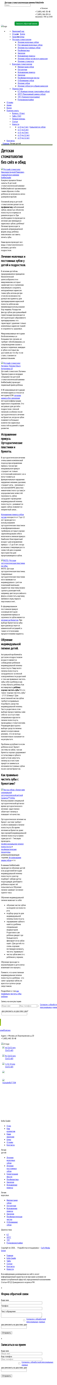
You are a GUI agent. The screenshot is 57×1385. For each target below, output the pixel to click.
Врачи (9, 107)
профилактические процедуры (9, 850)
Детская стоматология (21, 39)
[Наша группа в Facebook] (9, 1058)
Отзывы (15, 34)
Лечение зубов (24, 83)
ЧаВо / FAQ (16, 116)
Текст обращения (8, 1311)
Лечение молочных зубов (28, 42)
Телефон (4, 1305)
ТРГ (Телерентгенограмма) (29, 96)
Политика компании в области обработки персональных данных (28, 1285)
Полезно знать (13, 110)
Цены (22, 36)
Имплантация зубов (26, 66)
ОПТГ (9, 1237)
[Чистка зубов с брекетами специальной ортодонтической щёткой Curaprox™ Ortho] (13, 797)
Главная (6, 143)
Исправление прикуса (26, 55)
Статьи (15, 121)
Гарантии (16, 36)
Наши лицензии (10, 1135)
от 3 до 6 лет (23, 129)
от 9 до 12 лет (24, 135)
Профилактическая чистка (28, 77)
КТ (8, 1234)
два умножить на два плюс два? (15, 1011)
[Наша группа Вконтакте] (9, 1050)
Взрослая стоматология (22, 64)
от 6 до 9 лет (23, 132)
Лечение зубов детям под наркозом (33, 58)
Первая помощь (18, 118)
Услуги (22, 34)
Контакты (11, 140)
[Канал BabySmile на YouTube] (9, 1082)
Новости (15, 124)
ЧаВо (9, 1260)
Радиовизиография (26, 99)
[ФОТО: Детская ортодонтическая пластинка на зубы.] (13, 565)
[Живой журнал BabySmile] (9, 1066)
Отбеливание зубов (26, 80)
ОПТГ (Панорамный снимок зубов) (32, 94)
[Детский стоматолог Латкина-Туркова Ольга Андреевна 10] (13, 368)
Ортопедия (22, 69)
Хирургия (21, 53)
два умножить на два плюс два (14, 1324)
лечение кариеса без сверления (11, 396)
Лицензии (16, 31)
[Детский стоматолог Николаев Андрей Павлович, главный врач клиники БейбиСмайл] (13, 177)
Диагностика (17, 88)
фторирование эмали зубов (11, 859)
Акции (9, 105)
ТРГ (8, 1240)
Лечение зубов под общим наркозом (33, 86)
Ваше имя (5, 1300)
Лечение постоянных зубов (29, 47)
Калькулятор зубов (38, 127)
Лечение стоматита (26, 61)
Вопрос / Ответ (18, 113)
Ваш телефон (6, 1356)
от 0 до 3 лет (23, 127)
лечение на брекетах (9, 620)
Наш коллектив (11, 1130)
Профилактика (24, 50)
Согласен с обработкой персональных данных (36, 1320)
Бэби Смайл (11, 1258)
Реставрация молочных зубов (30, 44)
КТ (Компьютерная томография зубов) (34, 91)
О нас (22, 31)
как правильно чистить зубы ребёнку (11, 994)
